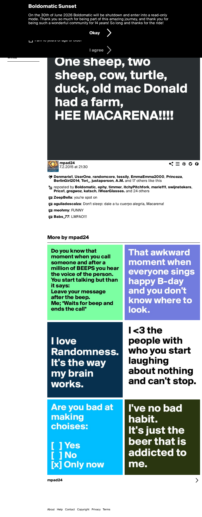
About (51, 509)
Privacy (96, 509)
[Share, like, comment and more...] (85, 320)
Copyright (83, 509)
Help (60, 509)
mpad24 (67, 163)
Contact (70, 509)
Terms (106, 509)
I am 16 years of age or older (58, 40)
